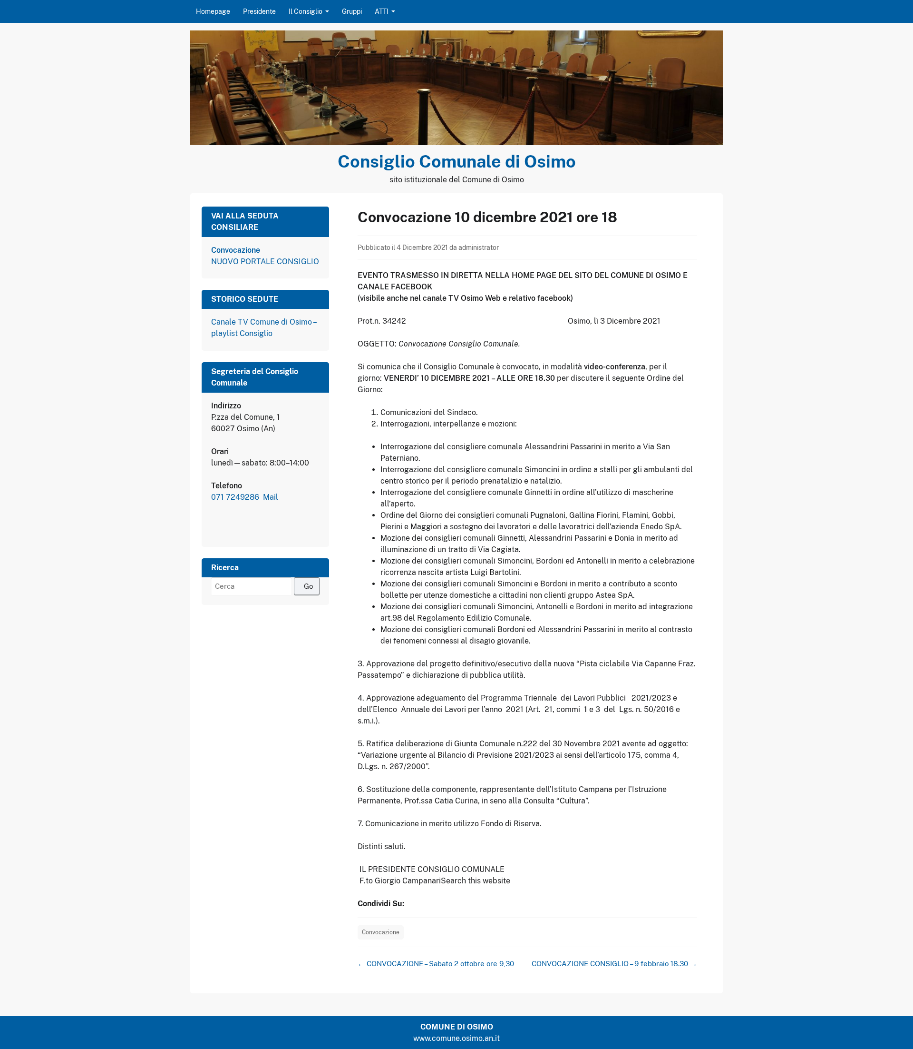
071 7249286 (236, 497)
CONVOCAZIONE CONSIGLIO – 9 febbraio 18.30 (614, 964)
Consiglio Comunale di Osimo (457, 161)
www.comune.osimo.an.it (456, 1038)
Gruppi (352, 11)
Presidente (259, 11)
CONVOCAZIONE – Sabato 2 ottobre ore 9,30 (436, 964)
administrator (478, 247)
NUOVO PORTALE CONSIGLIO (265, 261)
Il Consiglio (305, 11)
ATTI (382, 11)
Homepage (213, 11)
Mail (270, 497)
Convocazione (380, 932)
